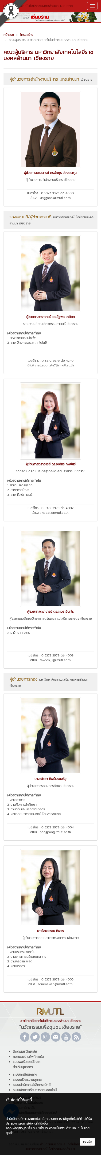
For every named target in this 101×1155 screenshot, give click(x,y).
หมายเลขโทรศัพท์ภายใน (28, 1056)
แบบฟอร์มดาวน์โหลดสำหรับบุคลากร (26, 1064)
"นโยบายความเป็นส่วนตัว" (54, 1128)
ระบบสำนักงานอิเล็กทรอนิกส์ (31, 1084)
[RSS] (76, 1037)
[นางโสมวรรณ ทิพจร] (50, 887)
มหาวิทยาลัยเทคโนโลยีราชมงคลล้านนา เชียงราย (38, 5)
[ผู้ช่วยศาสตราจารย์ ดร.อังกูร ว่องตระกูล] (50, 129)
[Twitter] (35, 1037)
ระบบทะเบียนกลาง (25, 1074)
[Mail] (55, 1037)
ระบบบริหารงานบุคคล (27, 1079)
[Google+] (45, 1037)
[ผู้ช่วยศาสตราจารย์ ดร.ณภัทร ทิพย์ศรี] (50, 420)
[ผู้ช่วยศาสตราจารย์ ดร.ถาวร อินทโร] (50, 568)
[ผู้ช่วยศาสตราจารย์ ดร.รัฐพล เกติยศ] (50, 273)
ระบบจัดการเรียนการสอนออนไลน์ (35, 1090)
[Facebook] (24, 1037)
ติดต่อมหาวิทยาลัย (25, 1051)
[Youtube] (66, 1037)
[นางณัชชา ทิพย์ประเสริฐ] (50, 735)
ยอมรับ (87, 1141)
